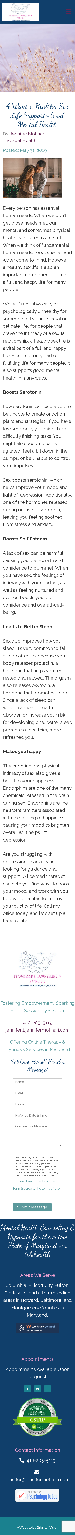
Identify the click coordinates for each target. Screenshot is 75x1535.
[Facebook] (27, 1388)
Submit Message (32, 1207)
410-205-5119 (37, 1022)
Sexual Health (22, 140)
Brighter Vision (47, 1527)
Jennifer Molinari (27, 134)
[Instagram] (37, 1388)
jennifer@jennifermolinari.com (38, 1030)
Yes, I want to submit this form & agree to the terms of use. (36, 1188)
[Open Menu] (68, 12)
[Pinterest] (47, 1388)
